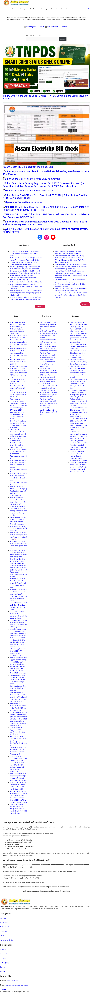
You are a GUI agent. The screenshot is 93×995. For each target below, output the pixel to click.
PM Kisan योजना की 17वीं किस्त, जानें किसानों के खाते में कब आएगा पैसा (47, 364)
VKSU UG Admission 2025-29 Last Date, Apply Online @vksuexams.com (78, 362)
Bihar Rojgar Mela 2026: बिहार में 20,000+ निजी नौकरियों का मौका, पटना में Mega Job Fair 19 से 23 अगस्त (46, 173)
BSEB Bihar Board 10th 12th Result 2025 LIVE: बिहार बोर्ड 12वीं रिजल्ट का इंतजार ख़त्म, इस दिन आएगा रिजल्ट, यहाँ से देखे (17, 642)
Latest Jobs (31, 26)
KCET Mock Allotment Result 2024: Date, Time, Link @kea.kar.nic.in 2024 (18, 800)
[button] (89, 9)
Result (42, 26)
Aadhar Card (4, 927)
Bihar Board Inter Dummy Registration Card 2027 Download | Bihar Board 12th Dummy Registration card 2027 (45, 223)
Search (62, 39)
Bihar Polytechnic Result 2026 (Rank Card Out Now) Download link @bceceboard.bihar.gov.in (18, 353)
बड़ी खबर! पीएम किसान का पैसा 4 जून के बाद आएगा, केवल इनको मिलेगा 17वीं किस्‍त (48, 342)
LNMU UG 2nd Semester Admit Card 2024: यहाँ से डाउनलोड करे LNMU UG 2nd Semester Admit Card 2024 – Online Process (78, 467)
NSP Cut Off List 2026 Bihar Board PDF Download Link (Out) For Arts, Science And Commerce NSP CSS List (46, 216)
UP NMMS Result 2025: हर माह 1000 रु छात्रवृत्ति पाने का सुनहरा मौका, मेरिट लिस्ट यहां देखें (18, 714)
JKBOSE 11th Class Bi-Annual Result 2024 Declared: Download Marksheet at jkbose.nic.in (17, 767)
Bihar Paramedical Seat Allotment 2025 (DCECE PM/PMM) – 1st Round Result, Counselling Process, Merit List (18, 442)
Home (6, 9)
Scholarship (34, 9)
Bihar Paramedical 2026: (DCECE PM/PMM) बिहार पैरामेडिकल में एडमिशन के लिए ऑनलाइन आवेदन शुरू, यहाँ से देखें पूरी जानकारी (26, 293)
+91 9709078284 (12, 981)
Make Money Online (6, 940)
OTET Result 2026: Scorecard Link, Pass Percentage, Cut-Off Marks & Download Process (17, 414)
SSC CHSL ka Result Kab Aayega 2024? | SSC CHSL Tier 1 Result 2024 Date (18, 793)
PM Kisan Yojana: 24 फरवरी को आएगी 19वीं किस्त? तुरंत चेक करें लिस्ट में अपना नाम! (48, 394)
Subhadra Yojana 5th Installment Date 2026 (29, 190)
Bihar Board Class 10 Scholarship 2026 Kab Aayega (32, 178)
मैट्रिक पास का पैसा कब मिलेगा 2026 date (23, 202)
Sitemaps (3, 967)
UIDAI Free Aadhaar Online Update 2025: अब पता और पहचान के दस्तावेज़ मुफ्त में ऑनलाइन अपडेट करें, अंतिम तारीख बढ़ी (71, 295)
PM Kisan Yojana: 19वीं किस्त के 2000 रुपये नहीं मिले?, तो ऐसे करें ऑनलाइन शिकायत (48, 379)
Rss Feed (3, 971)
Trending (44, 9)
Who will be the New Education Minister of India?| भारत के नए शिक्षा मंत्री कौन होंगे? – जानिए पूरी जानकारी (46, 230)
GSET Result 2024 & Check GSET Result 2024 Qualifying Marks (18, 738)
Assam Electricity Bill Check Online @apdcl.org (28, 166)
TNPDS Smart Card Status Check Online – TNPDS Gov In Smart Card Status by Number (45, 97)
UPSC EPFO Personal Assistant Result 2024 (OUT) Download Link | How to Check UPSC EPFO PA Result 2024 (18, 808)
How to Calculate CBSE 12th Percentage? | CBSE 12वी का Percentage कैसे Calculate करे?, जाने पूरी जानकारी (18, 679)
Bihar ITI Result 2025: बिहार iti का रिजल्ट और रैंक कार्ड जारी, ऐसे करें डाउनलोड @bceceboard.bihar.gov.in (18, 453)
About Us (3, 949)
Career (14, 9)
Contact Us (4, 954)
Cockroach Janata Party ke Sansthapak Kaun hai (26, 282)
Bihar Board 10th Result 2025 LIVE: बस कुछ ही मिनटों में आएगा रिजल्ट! (18, 528)
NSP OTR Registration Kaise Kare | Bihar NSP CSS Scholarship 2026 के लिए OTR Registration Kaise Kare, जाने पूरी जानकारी (46, 208)
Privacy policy (4, 963)
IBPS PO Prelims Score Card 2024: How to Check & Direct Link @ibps (18, 758)
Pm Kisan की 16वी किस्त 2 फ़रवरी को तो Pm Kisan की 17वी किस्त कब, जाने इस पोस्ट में (48, 348)
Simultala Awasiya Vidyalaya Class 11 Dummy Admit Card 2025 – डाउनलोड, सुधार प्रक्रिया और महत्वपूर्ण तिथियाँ (78, 344)
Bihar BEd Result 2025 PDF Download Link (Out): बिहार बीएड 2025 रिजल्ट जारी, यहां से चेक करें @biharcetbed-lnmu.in (18, 491)
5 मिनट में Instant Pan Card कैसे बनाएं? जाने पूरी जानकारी (71, 264)
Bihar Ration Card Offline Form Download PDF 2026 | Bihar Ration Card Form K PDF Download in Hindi (46, 196)
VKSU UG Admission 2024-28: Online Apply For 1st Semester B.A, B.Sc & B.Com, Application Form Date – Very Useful (78, 436)
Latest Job (23, 9)
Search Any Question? (33, 36)
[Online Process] (16, 3)
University (54, 9)
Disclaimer (3, 958)
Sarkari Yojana (66, 9)
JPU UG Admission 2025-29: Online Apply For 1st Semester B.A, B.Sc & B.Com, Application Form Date (78, 383)
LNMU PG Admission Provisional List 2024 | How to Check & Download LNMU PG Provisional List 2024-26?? (78, 456)
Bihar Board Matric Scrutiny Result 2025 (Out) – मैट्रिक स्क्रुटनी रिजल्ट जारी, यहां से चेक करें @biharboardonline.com (18, 502)
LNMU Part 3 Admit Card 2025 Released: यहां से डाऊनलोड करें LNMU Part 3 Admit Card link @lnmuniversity (78, 412)
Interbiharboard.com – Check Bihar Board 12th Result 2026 (18, 381)
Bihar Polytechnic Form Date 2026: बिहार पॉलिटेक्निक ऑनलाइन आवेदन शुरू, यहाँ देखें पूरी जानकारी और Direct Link (26, 286)
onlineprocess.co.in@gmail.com (17, 985)
